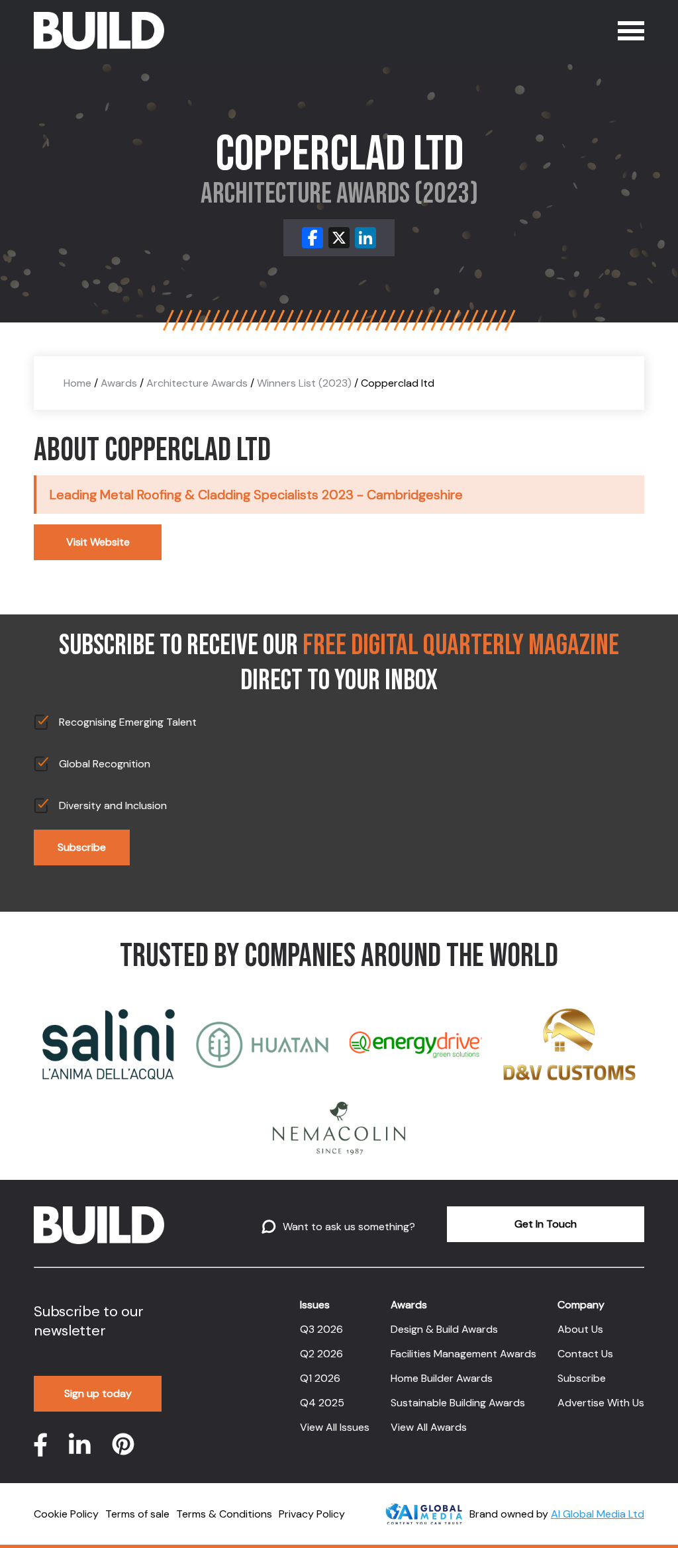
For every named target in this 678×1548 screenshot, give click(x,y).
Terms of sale (137, 1514)
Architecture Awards (197, 383)
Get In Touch (545, 1224)
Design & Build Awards (444, 1329)
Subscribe (82, 847)
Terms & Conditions (224, 1514)
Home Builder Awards (442, 1378)
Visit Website (98, 542)
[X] (339, 237)
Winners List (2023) (304, 383)
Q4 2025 (322, 1403)
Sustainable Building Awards (458, 1403)
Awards (119, 383)
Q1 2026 (320, 1378)
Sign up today (98, 1393)
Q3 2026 (321, 1329)
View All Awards (429, 1427)
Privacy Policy (312, 1514)
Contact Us (585, 1354)
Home (77, 383)
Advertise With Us (600, 1403)
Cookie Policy (66, 1514)
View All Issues (334, 1427)
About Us (580, 1329)
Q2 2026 (321, 1354)
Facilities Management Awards (463, 1354)
